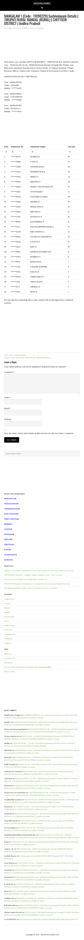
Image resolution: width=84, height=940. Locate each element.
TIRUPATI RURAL (43, 358)
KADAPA (7, 550)
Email (7, 408)
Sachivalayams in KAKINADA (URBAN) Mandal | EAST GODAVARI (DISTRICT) (48, 919)
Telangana (8, 639)
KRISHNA (8, 524)
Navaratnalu (9, 617)
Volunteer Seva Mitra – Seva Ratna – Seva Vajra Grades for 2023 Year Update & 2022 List (39, 571)
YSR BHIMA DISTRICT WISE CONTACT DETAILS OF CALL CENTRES (30, 588)
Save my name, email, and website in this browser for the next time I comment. (39, 433)
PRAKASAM (9, 534)
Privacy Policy (9, 671)
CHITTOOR (19, 358)
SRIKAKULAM (10, 499)
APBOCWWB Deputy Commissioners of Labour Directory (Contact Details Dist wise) (37, 584)
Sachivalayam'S (42, 3)
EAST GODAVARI (11, 514)
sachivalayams (20, 355)
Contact (7, 603)
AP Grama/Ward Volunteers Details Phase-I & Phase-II (25, 579)
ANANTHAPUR (10, 555)
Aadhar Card (9, 599)
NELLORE (8, 539)
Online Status (9, 625)
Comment (9, 372)
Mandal (7, 612)
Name (7, 397)
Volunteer (8, 643)
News (6, 621)
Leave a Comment (37, 28)
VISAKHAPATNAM (12, 509)
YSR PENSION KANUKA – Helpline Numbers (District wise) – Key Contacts (33, 575)
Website (7, 419)
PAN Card (8, 630)
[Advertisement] (42, 46)
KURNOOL (8, 560)
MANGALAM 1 (30, 358)
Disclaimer (8, 663)
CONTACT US (9, 658)
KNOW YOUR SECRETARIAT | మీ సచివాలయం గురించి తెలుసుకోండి (27, 667)
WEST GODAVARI (11, 519)
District (7, 608)
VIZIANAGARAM (11, 504)
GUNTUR (8, 529)
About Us (7, 654)
